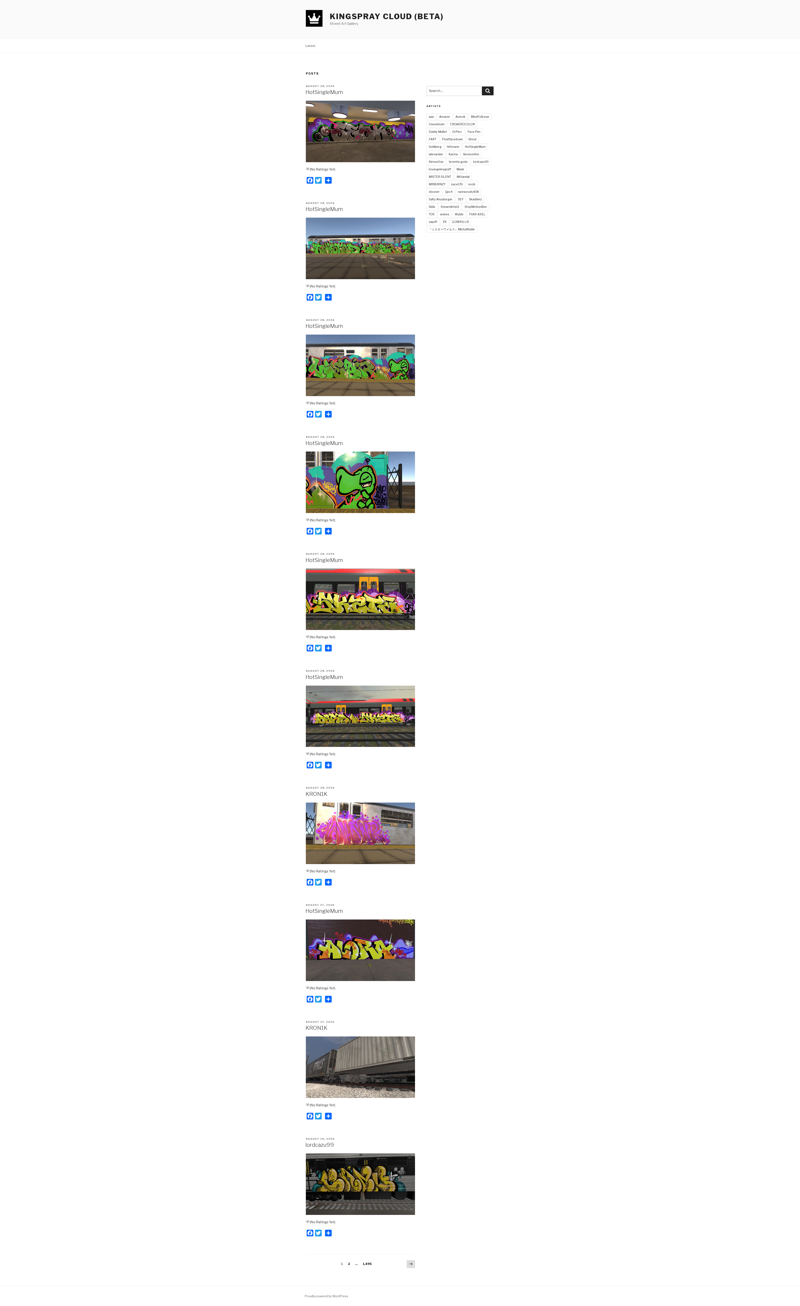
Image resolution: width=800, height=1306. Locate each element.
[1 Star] (307, 169)
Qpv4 (448, 191)
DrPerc (457, 131)
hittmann (453, 146)
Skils (432, 206)
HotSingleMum (324, 92)
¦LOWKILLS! (460, 221)
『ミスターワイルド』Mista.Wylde (452, 229)
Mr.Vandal (463, 176)
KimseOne (436, 161)
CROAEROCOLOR (462, 124)
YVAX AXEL (477, 214)
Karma (453, 154)
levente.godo (458, 161)
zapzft (433, 221)
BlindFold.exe (480, 116)
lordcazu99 (319, 1145)
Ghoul (472, 139)
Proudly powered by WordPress (326, 1296)
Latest (310, 46)
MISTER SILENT (440, 176)
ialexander (436, 154)
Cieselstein (437, 124)
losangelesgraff (440, 169)
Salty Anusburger (440, 199)
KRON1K (316, 794)
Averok (460, 116)
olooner (434, 191)
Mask (460, 169)
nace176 (457, 184)
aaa (431, 116)
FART (432, 139)
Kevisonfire (471, 154)
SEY (461, 199)
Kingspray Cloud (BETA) (387, 16)
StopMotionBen (476, 206)
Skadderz (475, 199)
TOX (432, 214)
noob (471, 184)
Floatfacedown (452, 139)
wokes (444, 214)
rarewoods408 (468, 191)
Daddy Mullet (438, 131)
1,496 (367, 1264)
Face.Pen (474, 131)
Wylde (459, 214)
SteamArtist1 (450, 206)
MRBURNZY (437, 184)
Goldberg (435, 146)
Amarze (444, 116)
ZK (445, 221)
